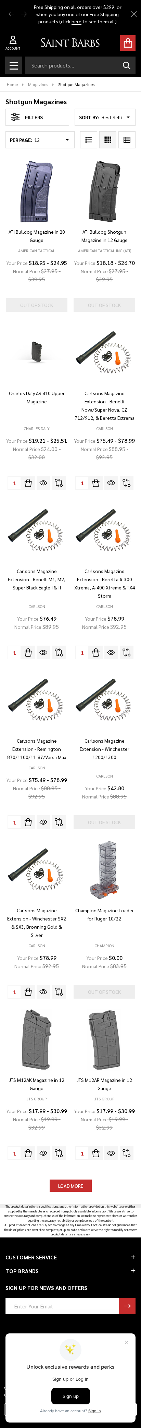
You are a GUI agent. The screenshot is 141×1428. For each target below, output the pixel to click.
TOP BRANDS (22, 1270)
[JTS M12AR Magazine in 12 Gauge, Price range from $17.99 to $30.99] (104, 1040)
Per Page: (21, 140)
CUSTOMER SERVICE (31, 1257)
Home (12, 84)
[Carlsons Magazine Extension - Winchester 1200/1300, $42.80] (104, 700)
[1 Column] (88, 139)
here (76, 21)
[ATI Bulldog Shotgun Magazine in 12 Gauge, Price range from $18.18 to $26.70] (104, 191)
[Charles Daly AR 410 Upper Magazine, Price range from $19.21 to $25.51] (36, 353)
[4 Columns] (107, 139)
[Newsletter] (127, 1306)
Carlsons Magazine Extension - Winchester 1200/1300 (104, 748)
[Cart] (128, 43)
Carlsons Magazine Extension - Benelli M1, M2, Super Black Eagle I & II (36, 579)
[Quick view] (43, 483)
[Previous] (11, 14)
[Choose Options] (28, 483)
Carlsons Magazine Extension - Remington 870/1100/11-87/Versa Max (36, 748)
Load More (70, 1186)
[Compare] (59, 483)
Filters (34, 117)
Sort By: (89, 117)
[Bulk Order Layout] (127, 139)
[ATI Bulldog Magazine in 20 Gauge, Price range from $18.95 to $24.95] (36, 191)
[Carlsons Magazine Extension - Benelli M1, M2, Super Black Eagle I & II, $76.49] (36, 531)
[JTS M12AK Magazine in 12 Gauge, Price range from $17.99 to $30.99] (36, 1040)
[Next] (24, 14)
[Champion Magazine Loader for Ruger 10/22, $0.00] (104, 870)
